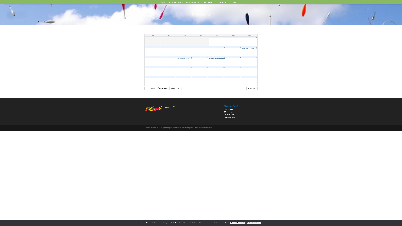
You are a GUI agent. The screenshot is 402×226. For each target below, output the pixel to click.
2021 (147, 88)
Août (172, 88)
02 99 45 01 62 (229, 114)
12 (175, 57)
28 (208, 77)
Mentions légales (187, 127)
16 (240, 57)
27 (191, 77)
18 (159, 67)
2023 (178, 88)
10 (256, 47)
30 (240, 77)
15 (224, 57)
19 (175, 67)
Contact (234, 3)
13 (191, 57)
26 (175, 77)
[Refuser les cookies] (399, 223)
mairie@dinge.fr (229, 117)
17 (256, 57)
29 (224, 77)
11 (159, 57)
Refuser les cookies (253, 223)
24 (256, 67)
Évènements (223, 3)
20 (191, 67)
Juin (153, 88)
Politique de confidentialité (203, 127)
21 (208, 67)
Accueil (162, 3)
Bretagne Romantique (173, 127)
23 (240, 67)
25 (159, 77)
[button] (252, 88)
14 (208, 57)
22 (224, 67)
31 (256, 77)
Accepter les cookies (238, 223)
